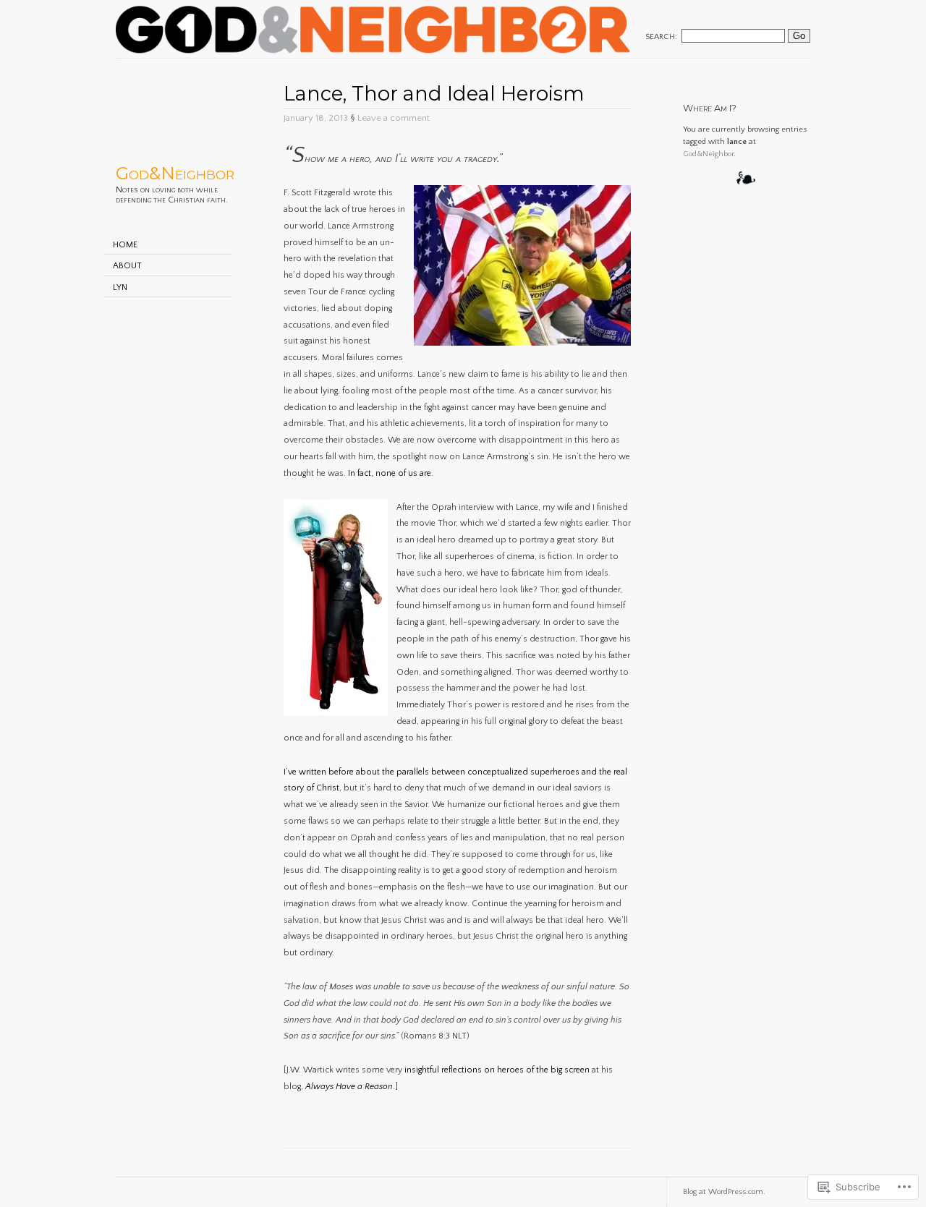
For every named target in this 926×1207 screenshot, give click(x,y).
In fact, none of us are (389, 473)
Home (125, 244)
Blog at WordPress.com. (724, 1191)
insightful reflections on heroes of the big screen (497, 1070)
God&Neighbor (175, 173)
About (127, 265)
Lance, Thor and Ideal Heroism (434, 94)
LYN (120, 287)
